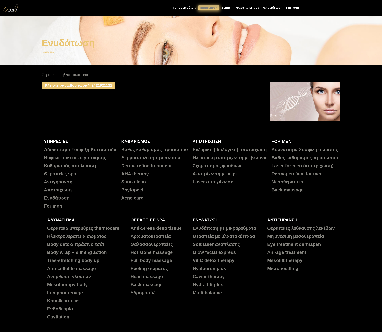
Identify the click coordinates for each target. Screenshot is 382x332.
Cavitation (58, 316)
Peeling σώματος (149, 268)
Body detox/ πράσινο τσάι (75, 244)
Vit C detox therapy (213, 260)
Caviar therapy (209, 276)
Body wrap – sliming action (77, 252)
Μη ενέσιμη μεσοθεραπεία (295, 236)
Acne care (132, 198)
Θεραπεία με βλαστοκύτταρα (224, 236)
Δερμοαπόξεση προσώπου (150, 157)
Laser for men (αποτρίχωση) (302, 165)
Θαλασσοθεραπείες (152, 244)
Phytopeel (132, 189)
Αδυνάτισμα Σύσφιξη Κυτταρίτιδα (80, 149)
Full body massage (151, 260)
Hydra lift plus (208, 284)
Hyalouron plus (209, 268)
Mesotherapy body (67, 284)
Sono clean (133, 181)
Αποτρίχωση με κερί (215, 173)
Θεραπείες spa (60, 173)
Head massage (147, 276)
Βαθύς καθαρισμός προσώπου (154, 149)
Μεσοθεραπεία (287, 181)
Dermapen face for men (297, 173)
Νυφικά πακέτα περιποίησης (75, 157)
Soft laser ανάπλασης (216, 244)
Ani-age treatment (286, 252)
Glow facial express (214, 252)
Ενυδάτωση (57, 198)
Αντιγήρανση (58, 181)
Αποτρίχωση (58, 189)
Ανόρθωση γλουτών (69, 276)
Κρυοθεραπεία (63, 300)
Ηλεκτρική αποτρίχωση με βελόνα (230, 157)
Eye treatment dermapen (294, 244)
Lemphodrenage (65, 292)
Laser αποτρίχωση (213, 181)
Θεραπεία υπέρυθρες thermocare (83, 228)
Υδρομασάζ (143, 292)
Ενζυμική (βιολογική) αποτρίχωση (230, 149)
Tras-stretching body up (73, 260)
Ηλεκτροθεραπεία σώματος (76, 236)
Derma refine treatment (146, 165)
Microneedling (282, 268)
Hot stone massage (152, 252)
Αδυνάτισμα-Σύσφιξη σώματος (304, 149)
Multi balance (207, 292)
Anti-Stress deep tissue (156, 228)
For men (53, 206)
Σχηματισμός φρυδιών (217, 165)
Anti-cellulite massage (71, 268)
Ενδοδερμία (60, 308)
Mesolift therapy (284, 260)
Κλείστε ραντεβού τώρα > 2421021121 (78, 85)
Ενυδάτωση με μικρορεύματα (224, 228)
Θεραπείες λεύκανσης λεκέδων (301, 228)
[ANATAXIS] (10, 7)
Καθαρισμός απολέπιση (70, 165)
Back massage (287, 189)
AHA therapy (135, 173)
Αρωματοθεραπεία (151, 236)
